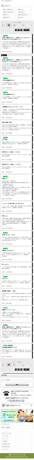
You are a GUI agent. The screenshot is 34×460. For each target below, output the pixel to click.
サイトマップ (5, 449)
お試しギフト (21, 17)
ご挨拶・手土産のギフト (8, 12)
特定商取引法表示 (6, 444)
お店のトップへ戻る (6, 433)
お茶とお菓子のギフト (23, 14)
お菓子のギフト (6, 17)
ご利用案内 (4, 441)
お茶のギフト (6, 14)
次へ (26, 29)
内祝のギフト (21, 9)
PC (24, 455)
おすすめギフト (7, 5)
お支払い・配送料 (5, 427)
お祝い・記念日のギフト (8, 9)
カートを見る (5, 436)
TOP (2, 0)
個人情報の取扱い (6, 446)
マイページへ (5, 438)
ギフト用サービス (5, 424)
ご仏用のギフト (21, 12)
